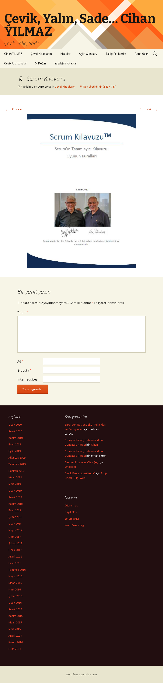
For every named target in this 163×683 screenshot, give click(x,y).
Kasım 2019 (15, 438)
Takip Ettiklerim (116, 54)
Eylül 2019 (14, 451)
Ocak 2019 (15, 490)
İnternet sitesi (27, 379)
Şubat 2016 (15, 596)
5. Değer (40, 63)
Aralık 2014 (15, 635)
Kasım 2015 (15, 616)
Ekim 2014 (14, 649)
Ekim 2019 (14, 444)
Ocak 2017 (15, 550)
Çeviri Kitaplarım (41, 54)
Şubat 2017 (15, 543)
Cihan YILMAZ (13, 54)
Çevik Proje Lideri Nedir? (80, 473)
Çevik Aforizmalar (15, 63)
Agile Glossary (88, 54)
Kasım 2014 (15, 642)
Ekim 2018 (14, 510)
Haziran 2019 (16, 471)
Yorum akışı (72, 518)
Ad (20, 361)
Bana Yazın (142, 54)
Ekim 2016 (14, 563)
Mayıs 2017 (15, 530)
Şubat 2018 (15, 517)
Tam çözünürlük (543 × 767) (99, 86)
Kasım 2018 (15, 504)
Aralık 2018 (15, 497)
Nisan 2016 (15, 583)
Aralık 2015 (15, 609)
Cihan (94, 444)
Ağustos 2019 (16, 457)
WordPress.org (74, 525)
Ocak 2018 (15, 523)
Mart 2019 (14, 484)
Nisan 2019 (15, 477)
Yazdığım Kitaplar (66, 63)
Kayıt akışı (71, 512)
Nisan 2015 (15, 622)
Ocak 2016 (15, 603)
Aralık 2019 (15, 431)
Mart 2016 (14, 589)
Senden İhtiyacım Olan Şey (81, 462)
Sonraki (149, 109)
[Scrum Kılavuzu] (81, 190)
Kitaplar (65, 54)
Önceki (13, 109)
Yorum (23, 312)
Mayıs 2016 (15, 576)
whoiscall (70, 467)
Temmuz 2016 (17, 570)
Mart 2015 (14, 629)
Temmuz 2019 (17, 464)
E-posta (24, 370)
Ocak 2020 (15, 424)
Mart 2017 (14, 537)
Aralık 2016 (15, 556)
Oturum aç (71, 505)
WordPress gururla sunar (81, 674)
